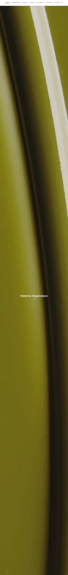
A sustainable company (15, 2)
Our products (24, 2)
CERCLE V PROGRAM (40, 2)
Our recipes (32, 2)
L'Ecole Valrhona (49, 2)
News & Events (57, 2)
